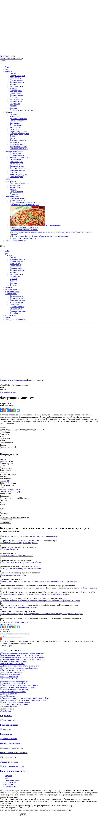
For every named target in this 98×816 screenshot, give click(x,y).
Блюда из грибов (16, 95)
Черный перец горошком (10, 489)
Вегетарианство (16, 99)
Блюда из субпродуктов (19, 134)
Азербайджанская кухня (19, 157)
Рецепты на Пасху (17, 144)
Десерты (13, 106)
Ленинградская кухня (18, 175)
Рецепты (8, 71)
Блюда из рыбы (16, 91)
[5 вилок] (37, 430)
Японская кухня (16, 302)
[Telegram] (18, 410)
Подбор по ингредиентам (15, 240)
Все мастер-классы (17, 200)
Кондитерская (10, 181)
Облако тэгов (10, 786)
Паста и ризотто (16, 86)
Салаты (13, 73)
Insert (23, 815)
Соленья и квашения (18, 121)
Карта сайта (9, 784)
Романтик (14, 194)
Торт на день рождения (19, 183)
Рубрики (8, 112)
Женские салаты (16, 296)
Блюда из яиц (15, 104)
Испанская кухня (17, 166)
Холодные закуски (17, 76)
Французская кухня (17, 168)
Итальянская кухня (17, 170)
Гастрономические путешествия (23, 110)
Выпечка (13, 89)
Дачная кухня (15, 127)
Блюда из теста (16, 101)
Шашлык (13, 136)
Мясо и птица (15, 93)
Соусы (12, 138)
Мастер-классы (11, 294)
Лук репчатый (6, 468)
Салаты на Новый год (18, 149)
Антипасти (14, 116)
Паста (32, 622)
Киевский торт (16, 304)
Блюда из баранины (18, 311)
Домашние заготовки (18, 119)
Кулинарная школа (12, 196)
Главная (3, 380)
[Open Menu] (1, 63)
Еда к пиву (14, 129)
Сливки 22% (5, 481)
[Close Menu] (1, 245)
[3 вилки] (20, 430)
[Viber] (11, 410)
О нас (7, 67)
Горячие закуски (16, 80)
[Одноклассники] (4, 410)
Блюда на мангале (17, 82)
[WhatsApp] (14, 410)
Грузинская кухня (17, 155)
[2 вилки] (12, 430)
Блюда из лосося (7, 622)
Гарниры (13, 97)
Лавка (7, 179)
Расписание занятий (18, 198)
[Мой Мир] (8, 410)
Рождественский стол (18, 147)
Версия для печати (7, 408)
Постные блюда (16, 125)
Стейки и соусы (16, 309)
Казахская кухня (16, 159)
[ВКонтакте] (1, 410)
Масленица (14, 142)
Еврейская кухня (16, 162)
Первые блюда (15, 78)
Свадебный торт (16, 192)
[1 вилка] (4, 430)
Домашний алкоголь (18, 140)
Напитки (13, 108)
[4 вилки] (29, 430)
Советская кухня (16, 177)
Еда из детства (15, 123)
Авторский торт (16, 187)
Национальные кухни (14, 151)
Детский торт (15, 185)
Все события (15, 313)
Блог (7, 69)
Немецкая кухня (16, 164)
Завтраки (13, 114)
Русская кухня (15, 153)
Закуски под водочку (18, 132)
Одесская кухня (16, 172)
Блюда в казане (16, 84)
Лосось (3, 459)
